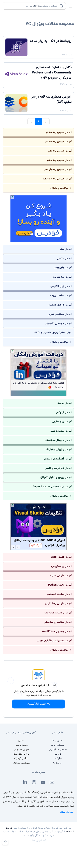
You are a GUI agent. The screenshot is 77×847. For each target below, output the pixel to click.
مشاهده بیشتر (66, 812)
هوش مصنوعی (21, 750)
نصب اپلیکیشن (36, 704)
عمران (21, 741)
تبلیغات (57, 758)
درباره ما (57, 763)
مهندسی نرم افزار (21, 763)
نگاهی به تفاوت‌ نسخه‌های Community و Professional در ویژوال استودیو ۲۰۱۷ (52, 73)
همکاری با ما (57, 745)
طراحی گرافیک (21, 758)
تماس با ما (57, 741)
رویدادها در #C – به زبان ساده (51, 41)
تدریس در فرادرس (57, 750)
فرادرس (57, 754)
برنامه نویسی (21, 745)
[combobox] (32, 6)
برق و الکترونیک (21, 754)
